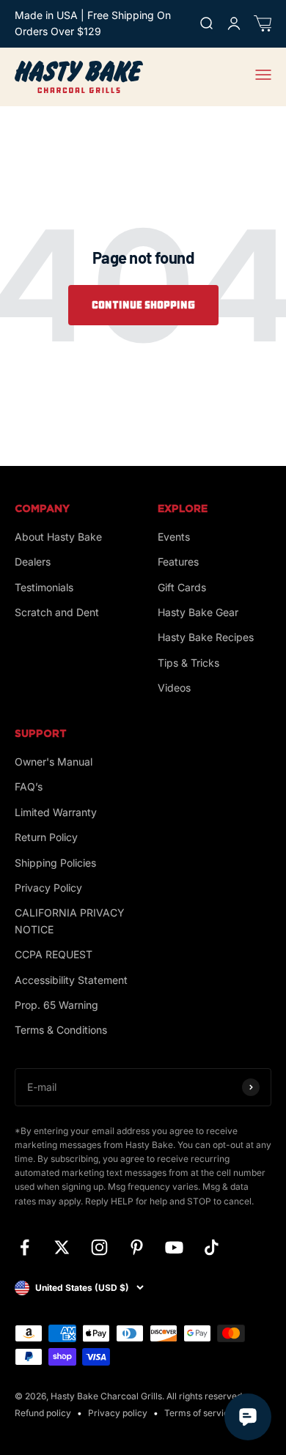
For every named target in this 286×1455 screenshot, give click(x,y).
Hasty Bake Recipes (206, 637)
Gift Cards (182, 587)
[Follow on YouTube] (174, 1247)
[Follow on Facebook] (24, 1247)
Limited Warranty (56, 812)
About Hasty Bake (58, 536)
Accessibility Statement (71, 980)
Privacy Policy (48, 887)
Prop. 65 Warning (56, 1005)
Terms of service (199, 1412)
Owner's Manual (53, 761)
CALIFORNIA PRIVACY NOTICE (70, 920)
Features (178, 561)
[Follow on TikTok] (211, 1247)
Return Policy (46, 837)
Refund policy (43, 1412)
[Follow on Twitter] (62, 1247)
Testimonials (44, 587)
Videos (174, 687)
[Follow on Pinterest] (137, 1247)
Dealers (33, 561)
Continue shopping (143, 304)
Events (174, 536)
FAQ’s (29, 786)
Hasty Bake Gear (198, 612)
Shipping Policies (55, 862)
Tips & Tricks (188, 662)
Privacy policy (117, 1412)
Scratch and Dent (57, 612)
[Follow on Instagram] (99, 1247)
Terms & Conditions (61, 1029)
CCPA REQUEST (53, 954)
